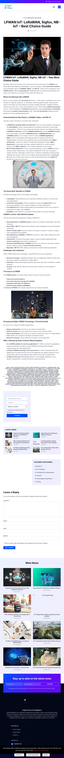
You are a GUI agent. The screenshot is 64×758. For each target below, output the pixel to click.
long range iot (51, 369)
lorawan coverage (48, 371)
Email (5, 528)
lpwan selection (29, 377)
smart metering (52, 384)
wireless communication (41, 385)
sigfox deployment (49, 381)
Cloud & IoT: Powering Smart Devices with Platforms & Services (21, 434)
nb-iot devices (28, 379)
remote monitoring (39, 380)
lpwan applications (16, 375)
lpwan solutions (39, 377)
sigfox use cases (48, 383)
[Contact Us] (12, 744)
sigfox (52, 380)
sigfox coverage (39, 381)
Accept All (19, 754)
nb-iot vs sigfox (29, 380)
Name (5, 521)
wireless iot (52, 385)
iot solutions (37, 369)
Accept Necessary (33, 754)
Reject (46, 754)
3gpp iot (8, 367)
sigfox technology (39, 383)
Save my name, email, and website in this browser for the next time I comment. (26, 543)
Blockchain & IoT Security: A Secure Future (17, 667)
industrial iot (31, 368)
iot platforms (23, 369)
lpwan (9, 375)
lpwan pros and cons (18, 377)
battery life (23, 367)
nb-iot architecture (42, 378)
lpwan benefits (26, 375)
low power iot (38, 374)
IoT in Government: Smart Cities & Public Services (49, 448)
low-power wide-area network (51, 374)
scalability (48, 380)
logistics (44, 369)
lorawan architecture (36, 371)
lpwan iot (51, 375)
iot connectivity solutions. (52, 368)
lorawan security (11, 373)
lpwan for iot (45, 375)
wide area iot (31, 385)
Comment (6, 500)
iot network (15, 369)
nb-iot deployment (19, 379)
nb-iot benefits (53, 378)
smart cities (33, 384)
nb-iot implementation (39, 379)
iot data (9, 369)
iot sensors (30, 369)
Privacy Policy (51, 688)
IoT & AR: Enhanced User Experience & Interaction (47, 667)
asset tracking (15, 367)
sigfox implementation (18, 383)
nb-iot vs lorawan (19, 380)
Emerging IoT (38, 466)
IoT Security (38, 475)
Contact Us (18, 744)
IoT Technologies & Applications (32, 17)
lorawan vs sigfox (54, 373)
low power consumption (27, 374)
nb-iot (24, 378)
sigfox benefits (30, 381)
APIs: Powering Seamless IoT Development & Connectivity (21, 441)
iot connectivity (40, 368)
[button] (53, 6)
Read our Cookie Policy (41, 750)
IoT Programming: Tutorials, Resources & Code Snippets (48, 441)
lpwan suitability (48, 377)
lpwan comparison (36, 375)
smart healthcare (42, 384)
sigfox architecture (20, 381)
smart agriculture (25, 384)
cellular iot (43, 367)
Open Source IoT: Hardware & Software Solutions (49, 433)
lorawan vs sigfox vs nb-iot (13, 374)
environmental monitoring (20, 368)
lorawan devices (18, 372)
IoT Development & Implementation (44, 472)
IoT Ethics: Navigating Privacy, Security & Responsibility (21, 448)
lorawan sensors (21, 373)
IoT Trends (38, 481)
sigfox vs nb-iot (14, 384)
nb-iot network (49, 379)
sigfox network (28, 383)
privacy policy (9, 412)
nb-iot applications (31, 378)
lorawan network (53, 372)
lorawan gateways (29, 372)
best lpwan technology (33, 367)
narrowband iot (17, 378)
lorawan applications (24, 371)
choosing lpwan (52, 367)
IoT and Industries (40, 469)
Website (5, 535)
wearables (24, 385)
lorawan (15, 371)
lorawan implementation (41, 372)
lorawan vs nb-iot (43, 373)
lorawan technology (32, 373)
